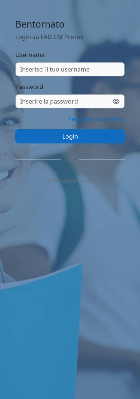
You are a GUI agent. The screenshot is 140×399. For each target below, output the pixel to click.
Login (70, 136)
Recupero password (96, 119)
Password (29, 87)
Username (30, 55)
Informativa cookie (70, 180)
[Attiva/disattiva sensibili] (116, 101)
